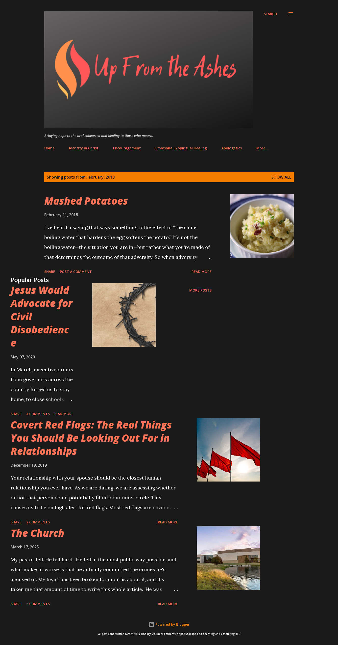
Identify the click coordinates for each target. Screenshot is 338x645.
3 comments (38, 603)
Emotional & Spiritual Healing (181, 148)
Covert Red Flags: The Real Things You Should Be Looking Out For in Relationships (91, 438)
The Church (37, 533)
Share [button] (49, 271)
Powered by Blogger (172, 624)
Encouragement (127, 148)
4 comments (38, 413)
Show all (281, 177)
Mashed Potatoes (86, 201)
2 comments (38, 522)
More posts (200, 290)
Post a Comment (76, 271)
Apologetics (231, 148)
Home (49, 148)
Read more (202, 271)
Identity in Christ (83, 148)
